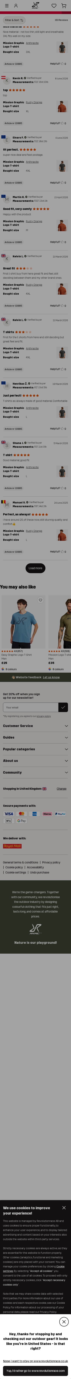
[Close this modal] (64, 1322)
